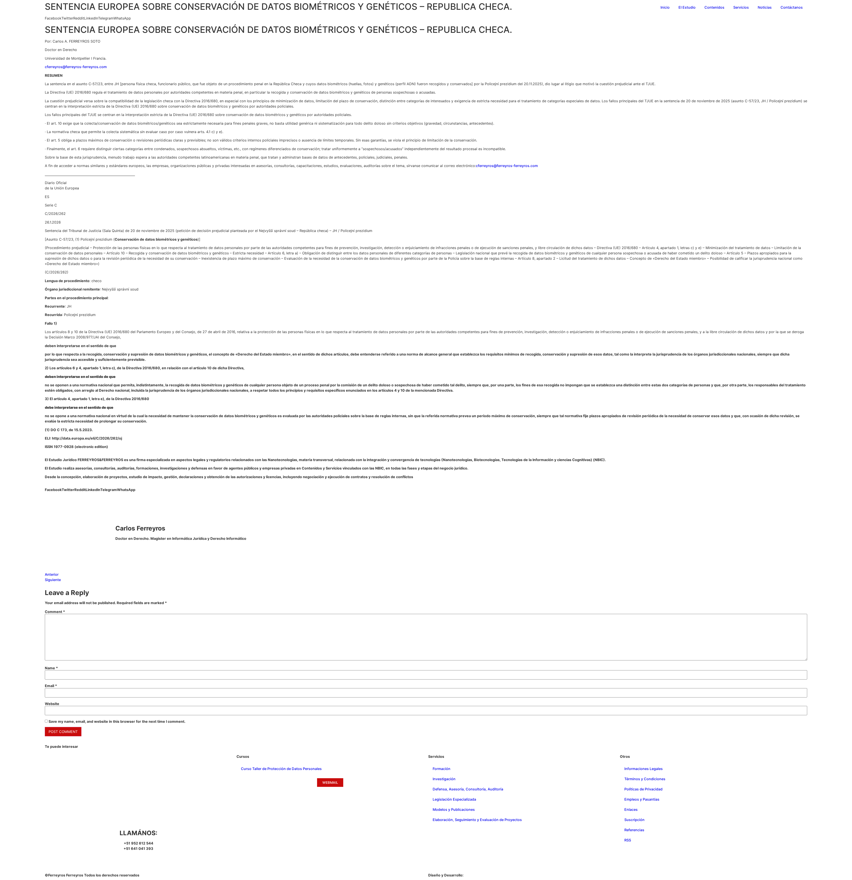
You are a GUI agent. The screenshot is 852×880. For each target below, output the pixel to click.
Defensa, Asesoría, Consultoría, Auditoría (468, 789)
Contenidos (714, 7)
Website (52, 703)
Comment (55, 611)
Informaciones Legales (643, 768)
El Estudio (687, 7)
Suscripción (634, 819)
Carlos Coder (475, 875)
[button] (53, 18)
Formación (441, 768)
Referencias (634, 830)
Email (51, 686)
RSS (627, 840)
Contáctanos (792, 7)
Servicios (741, 7)
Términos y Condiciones (644, 779)
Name (51, 668)
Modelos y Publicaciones (454, 809)
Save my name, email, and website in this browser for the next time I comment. (117, 721)
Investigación (444, 779)
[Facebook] (50, 861)
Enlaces (631, 809)
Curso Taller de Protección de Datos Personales (281, 768)
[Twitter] (62, 861)
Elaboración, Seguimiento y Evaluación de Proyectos (477, 819)
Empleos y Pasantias (641, 799)
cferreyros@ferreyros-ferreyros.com (76, 67)
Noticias (765, 7)
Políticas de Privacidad (643, 789)
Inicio (665, 7)
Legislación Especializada (454, 799)
